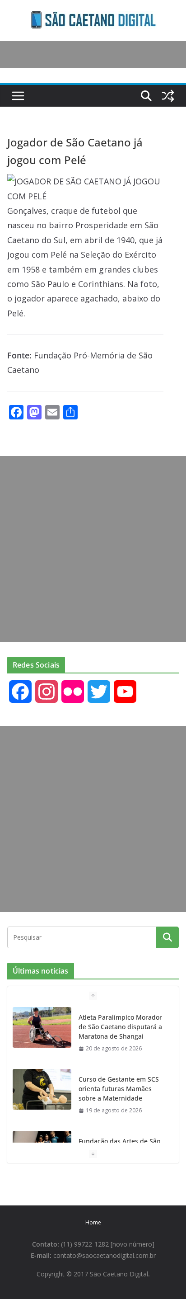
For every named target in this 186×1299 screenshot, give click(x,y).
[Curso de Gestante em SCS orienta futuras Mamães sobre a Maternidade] (42, 1089)
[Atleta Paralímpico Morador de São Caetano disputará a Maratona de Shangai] (42, 1027)
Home (93, 1222)
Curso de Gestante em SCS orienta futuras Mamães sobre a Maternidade (119, 1088)
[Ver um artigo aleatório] (168, 96)
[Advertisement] (93, 549)
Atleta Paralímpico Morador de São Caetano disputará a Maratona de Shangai (120, 1026)
